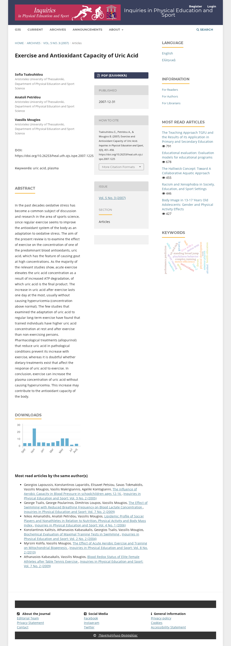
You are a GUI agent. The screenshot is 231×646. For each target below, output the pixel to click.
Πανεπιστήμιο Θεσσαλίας (118, 635)
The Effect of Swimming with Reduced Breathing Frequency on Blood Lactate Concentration (86, 505)
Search (206, 29)
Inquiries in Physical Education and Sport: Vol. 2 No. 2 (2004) (81, 536)
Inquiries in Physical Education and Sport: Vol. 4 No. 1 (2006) (80, 525)
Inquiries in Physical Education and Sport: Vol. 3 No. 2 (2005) (82, 496)
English (167, 53)
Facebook (91, 618)
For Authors (170, 96)
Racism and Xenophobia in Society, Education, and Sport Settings (188, 186)
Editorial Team (28, 618)
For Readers (170, 90)
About (115, 29)
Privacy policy (161, 618)
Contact (22, 627)
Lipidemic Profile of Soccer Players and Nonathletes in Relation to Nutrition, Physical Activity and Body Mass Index (85, 520)
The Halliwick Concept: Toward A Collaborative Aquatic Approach (186, 170)
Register (195, 6)
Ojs (18, 29)
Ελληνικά (169, 60)
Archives (58, 29)
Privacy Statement (30, 623)
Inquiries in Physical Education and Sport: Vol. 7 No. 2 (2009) (69, 512)
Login (211, 6)
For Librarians (171, 103)
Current (35, 29)
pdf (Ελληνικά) (113, 75)
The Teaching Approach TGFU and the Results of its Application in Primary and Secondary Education (187, 137)
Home (19, 43)
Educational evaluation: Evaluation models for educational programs (188, 155)
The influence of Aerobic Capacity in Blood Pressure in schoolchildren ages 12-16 (80, 491)
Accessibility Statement (168, 627)
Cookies (156, 623)
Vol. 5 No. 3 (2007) (56, 43)
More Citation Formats (118, 167)
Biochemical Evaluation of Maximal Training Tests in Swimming (72, 534)
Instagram (91, 623)
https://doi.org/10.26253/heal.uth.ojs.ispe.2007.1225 (54, 156)
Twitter (89, 627)
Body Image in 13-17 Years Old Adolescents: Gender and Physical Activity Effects (187, 204)
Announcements (87, 29)
